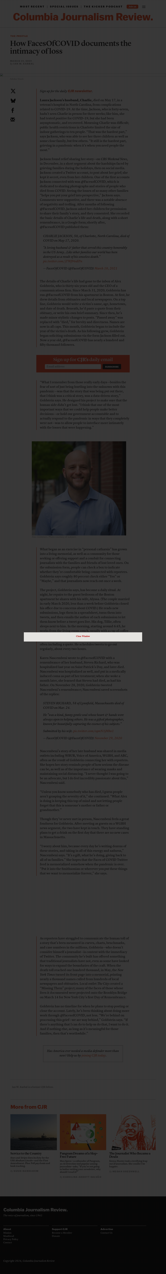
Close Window (83, 636)
